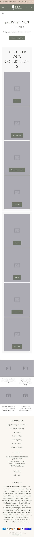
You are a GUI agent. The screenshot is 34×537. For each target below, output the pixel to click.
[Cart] (31, 7)
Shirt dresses (17, 135)
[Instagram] (15, 475)
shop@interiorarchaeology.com (17, 456)
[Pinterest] (19, 475)
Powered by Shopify (17, 534)
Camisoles (17, 204)
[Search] (27, 7)
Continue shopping (17, 38)
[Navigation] (3, 7)
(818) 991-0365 (17, 459)
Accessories (17, 312)
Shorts (17, 243)
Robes (17, 277)
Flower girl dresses (17, 170)
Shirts (17, 101)
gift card (17, 346)
